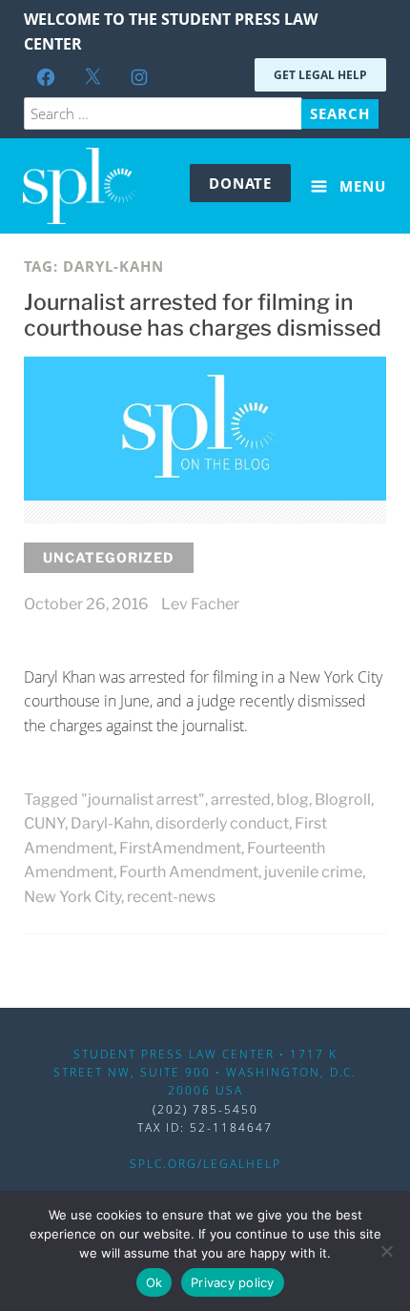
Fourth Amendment (188, 872)
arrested (241, 799)
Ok (154, 1282)
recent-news (171, 897)
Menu (360, 185)
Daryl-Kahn (110, 823)
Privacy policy (233, 1282)
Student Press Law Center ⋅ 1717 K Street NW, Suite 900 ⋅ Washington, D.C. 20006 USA (205, 1072)
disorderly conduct (222, 823)
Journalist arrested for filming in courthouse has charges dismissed (202, 315)
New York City (72, 897)
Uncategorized (108, 557)
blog (293, 799)
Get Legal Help (320, 75)
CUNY (44, 823)
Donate (240, 183)
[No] (386, 1250)
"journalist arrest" (143, 799)
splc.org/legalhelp (205, 1164)
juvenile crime (313, 872)
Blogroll (343, 799)
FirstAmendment (180, 848)
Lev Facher (200, 604)
